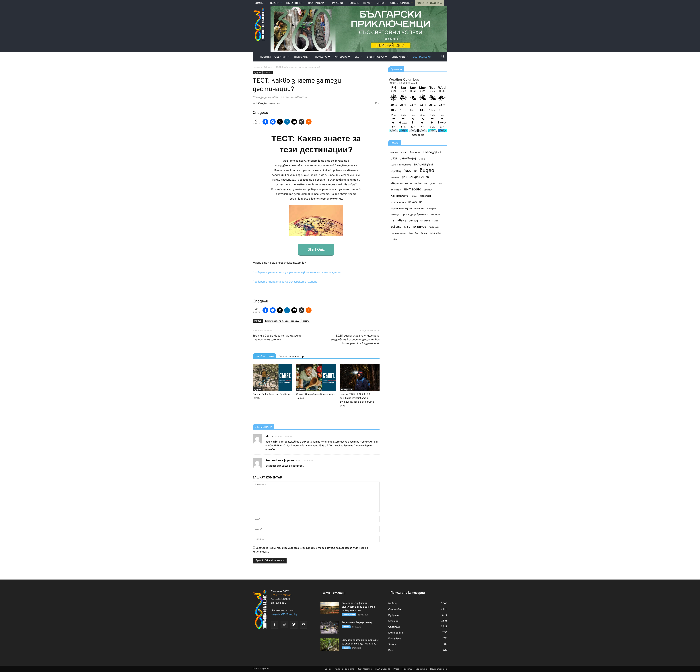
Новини (265, 57)
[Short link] (301, 122)
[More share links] (309, 122)
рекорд (413, 221)
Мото (380, 3)
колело (414, 196)
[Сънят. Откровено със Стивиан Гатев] (272, 377)
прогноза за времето (415, 214)
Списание (398, 57)
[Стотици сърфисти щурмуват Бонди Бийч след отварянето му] (329, 608)
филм (424, 233)
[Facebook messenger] (273, 122)
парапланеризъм (401, 208)
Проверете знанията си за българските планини (285, 282)
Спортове (394, 609)
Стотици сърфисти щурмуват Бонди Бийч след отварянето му (358, 607)
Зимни (259, 3)
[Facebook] (274, 625)
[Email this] (294, 122)
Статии (268, 73)
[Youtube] (303, 625)
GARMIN (394, 153)
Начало (256, 67)
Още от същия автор (291, 356)
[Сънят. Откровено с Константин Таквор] (316, 377)
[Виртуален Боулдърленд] (329, 627)
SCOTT (404, 152)
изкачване (395, 189)
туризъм (434, 227)
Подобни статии (264, 356)
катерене (399, 196)
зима (432, 183)
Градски (337, 3)
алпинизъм (423, 165)
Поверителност (438, 669)
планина (419, 208)
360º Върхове (382, 669)
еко (425, 183)
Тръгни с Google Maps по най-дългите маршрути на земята (277, 337)
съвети (395, 227)
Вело (366, 3)
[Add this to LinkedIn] (287, 122)
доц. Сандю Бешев (415, 177)
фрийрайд (435, 233)
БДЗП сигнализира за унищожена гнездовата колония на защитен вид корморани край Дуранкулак (355, 339)
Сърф (422, 158)
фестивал (413, 233)
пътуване (398, 221)
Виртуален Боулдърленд (357, 622)
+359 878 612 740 (281, 595)
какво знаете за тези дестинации (282, 321)
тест (306, 321)
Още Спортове (400, 3)
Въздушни (294, 3)
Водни (274, 3)
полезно (431, 208)
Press (396, 669)
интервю (412, 190)
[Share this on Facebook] (265, 122)
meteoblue (418, 135)
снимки (425, 221)
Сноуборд (407, 159)
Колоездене (432, 152)
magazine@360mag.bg (284, 614)
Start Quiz (316, 249)
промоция (435, 214)
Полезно (321, 57)
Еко (357, 57)
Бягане (354, 3)
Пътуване (301, 57)
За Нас (328, 669)
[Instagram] (284, 624)
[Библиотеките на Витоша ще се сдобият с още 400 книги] (329, 644)
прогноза (394, 214)
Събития (280, 57)
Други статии (334, 593)
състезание (415, 227)
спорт (435, 221)
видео (427, 171)
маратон (425, 196)
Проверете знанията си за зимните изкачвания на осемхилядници (297, 272)
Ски (393, 159)
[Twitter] (294, 625)
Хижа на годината (400, 164)
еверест (396, 183)
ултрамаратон (398, 233)
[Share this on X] (280, 122)
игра (440, 183)
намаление (415, 202)
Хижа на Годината (429, 3)
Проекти (407, 669)
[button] (443, 56)
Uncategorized (349, 615)
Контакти (421, 669)
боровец (395, 171)
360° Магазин (422, 57)
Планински (316, 3)
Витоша (415, 152)
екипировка (413, 183)
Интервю (341, 57)
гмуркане (394, 177)
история (428, 190)
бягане (410, 171)
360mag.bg (261, 103)
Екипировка (375, 57)
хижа (393, 239)
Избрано (257, 73)
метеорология (398, 202)
